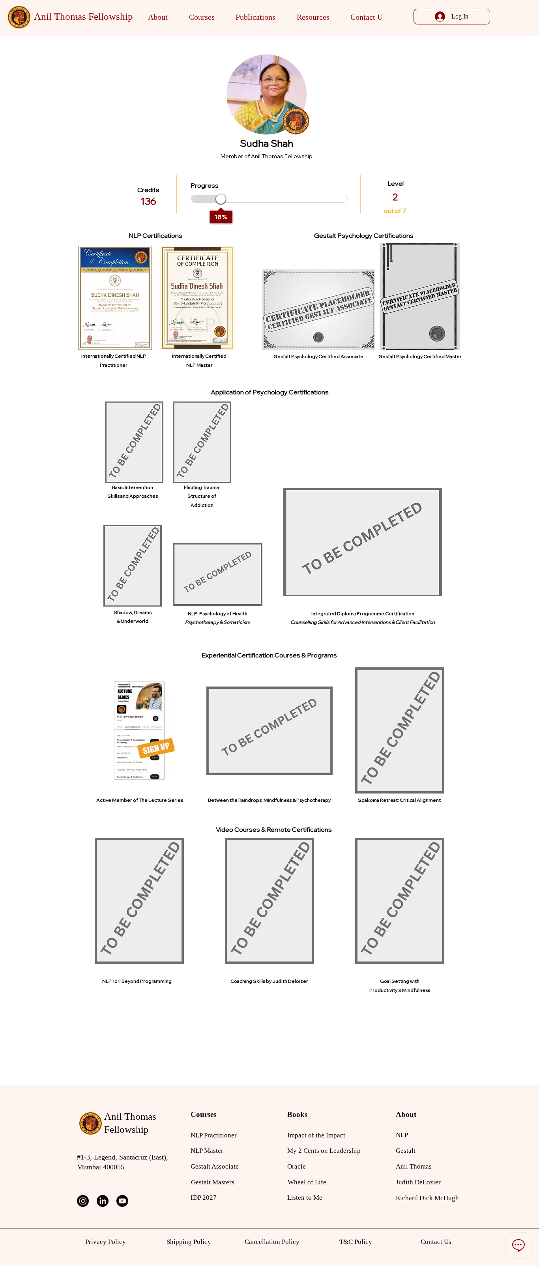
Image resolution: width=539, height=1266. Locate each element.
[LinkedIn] (103, 1201)
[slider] (221, 199)
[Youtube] (122, 1201)
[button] (157, 17)
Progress (205, 185)
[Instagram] (83, 1201)
